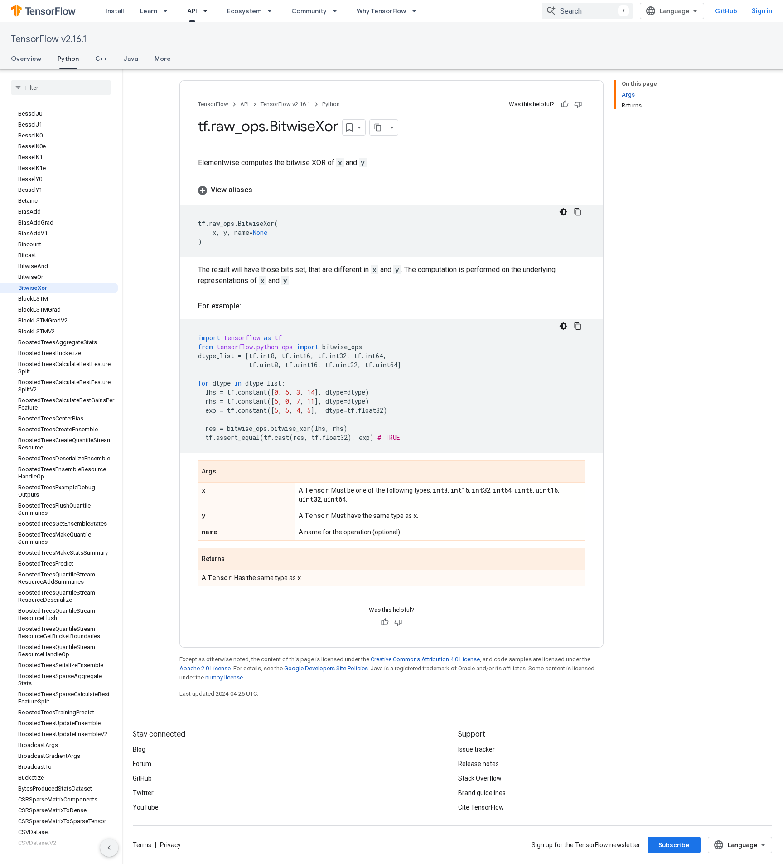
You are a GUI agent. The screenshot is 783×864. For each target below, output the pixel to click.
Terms (142, 845)
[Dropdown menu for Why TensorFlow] (417, 11)
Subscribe (674, 845)
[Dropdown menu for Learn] (168, 11)
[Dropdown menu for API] (208, 11)
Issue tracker (476, 749)
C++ (101, 58)
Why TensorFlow (381, 11)
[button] (391, 190)
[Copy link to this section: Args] (225, 472)
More (163, 58)
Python (68, 58)
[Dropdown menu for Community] (337, 11)
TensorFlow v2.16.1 (49, 39)
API (192, 11)
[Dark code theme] (563, 212)
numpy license (224, 677)
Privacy (170, 845)
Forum (142, 763)
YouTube (146, 807)
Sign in (762, 11)
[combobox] (587, 11)
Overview (26, 58)
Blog (139, 749)
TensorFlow (213, 104)
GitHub (726, 11)
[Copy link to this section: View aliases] (261, 190)
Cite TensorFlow (481, 807)
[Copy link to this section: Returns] (234, 559)
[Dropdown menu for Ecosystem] (272, 11)
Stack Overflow (480, 778)
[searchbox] (61, 87)
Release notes (478, 763)
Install (115, 11)
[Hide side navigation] (109, 848)
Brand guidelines (482, 792)
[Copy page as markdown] (378, 127)
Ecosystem (244, 11)
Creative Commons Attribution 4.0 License (425, 659)
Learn (148, 11)
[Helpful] (564, 104)
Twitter (143, 792)
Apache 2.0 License (205, 668)
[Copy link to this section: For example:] (250, 306)
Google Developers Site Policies (326, 668)
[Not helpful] (578, 104)
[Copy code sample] (577, 212)
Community (309, 11)
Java (131, 58)
